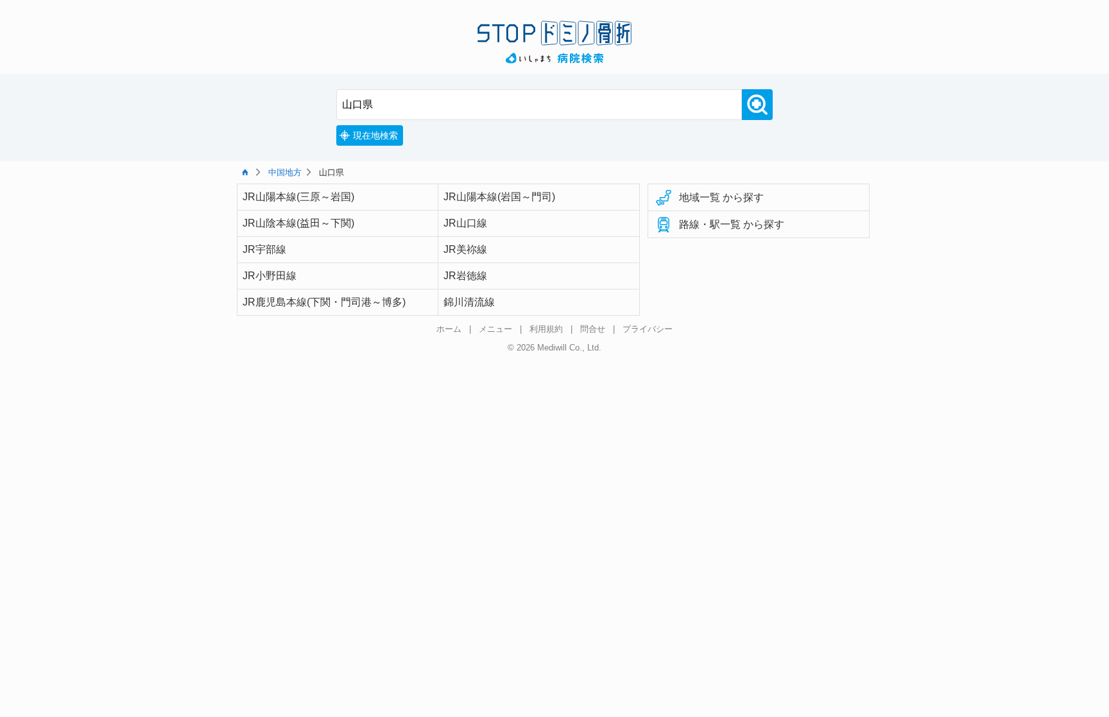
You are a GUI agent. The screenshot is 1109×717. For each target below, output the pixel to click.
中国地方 (285, 172)
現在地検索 (375, 135)
